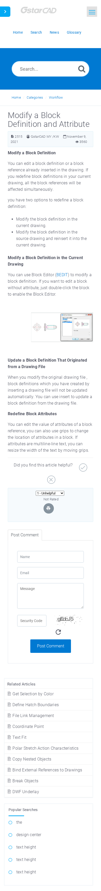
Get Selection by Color (32, 693)
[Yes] (82, 465)
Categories (35, 97)
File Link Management (32, 715)
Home (16, 97)
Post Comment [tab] (25, 534)
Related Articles (21, 684)
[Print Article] (48, 508)
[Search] (82, 69)
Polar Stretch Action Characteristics (44, 748)
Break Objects (24, 780)
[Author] (28, 136)
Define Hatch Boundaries (35, 704)
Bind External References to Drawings (46, 770)
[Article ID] (12, 136)
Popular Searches (23, 810)
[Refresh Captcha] (58, 632)
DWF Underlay (25, 791)
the (19, 822)
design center (28, 834)
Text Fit (18, 737)
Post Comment (50, 646)
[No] (50, 478)
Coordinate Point (27, 726)
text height (26, 847)
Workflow (56, 97)
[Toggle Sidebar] (5, 11)
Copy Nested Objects (31, 759)
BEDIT (62, 274)
